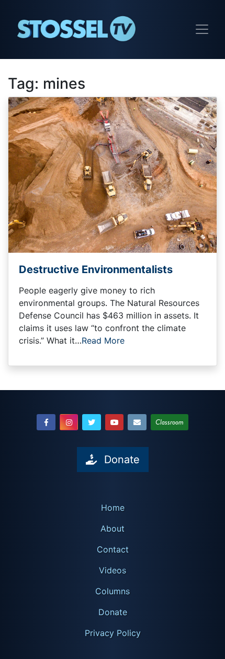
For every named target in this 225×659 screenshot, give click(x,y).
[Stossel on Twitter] (91, 422)
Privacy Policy (113, 633)
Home (113, 507)
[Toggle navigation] (202, 29)
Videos (112, 570)
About (112, 528)
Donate (112, 612)
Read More (103, 340)
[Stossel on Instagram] (69, 422)
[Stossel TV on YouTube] (114, 422)
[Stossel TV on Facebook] (46, 422)
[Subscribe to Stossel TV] (137, 422)
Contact (113, 549)
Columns (112, 591)
